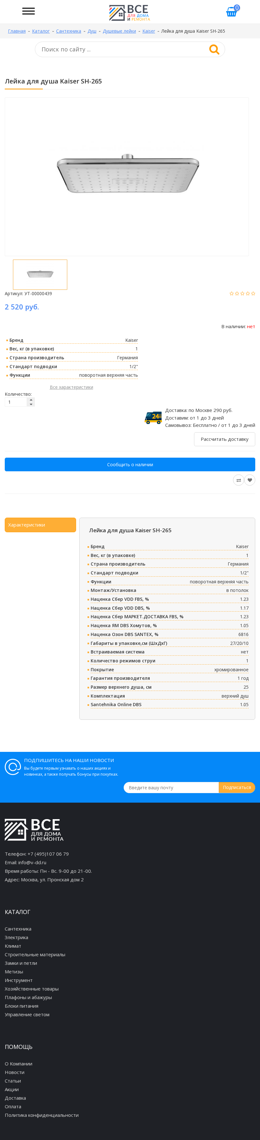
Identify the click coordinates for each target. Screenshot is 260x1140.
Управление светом (27, 1014)
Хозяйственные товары (32, 988)
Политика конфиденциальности (42, 1115)
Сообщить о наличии (130, 464)
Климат (13, 946)
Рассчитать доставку (225, 439)
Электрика (16, 937)
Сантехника (18, 928)
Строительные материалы (35, 954)
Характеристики (26, 524)
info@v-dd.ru (32, 862)
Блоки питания (21, 1006)
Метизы (14, 971)
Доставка (15, 1098)
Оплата (13, 1106)
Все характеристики (71, 387)
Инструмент (19, 980)
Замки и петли (21, 963)
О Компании (18, 1063)
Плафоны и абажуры (28, 997)
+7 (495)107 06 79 (48, 854)
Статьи (13, 1080)
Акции (12, 1089)
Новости (14, 1072)
